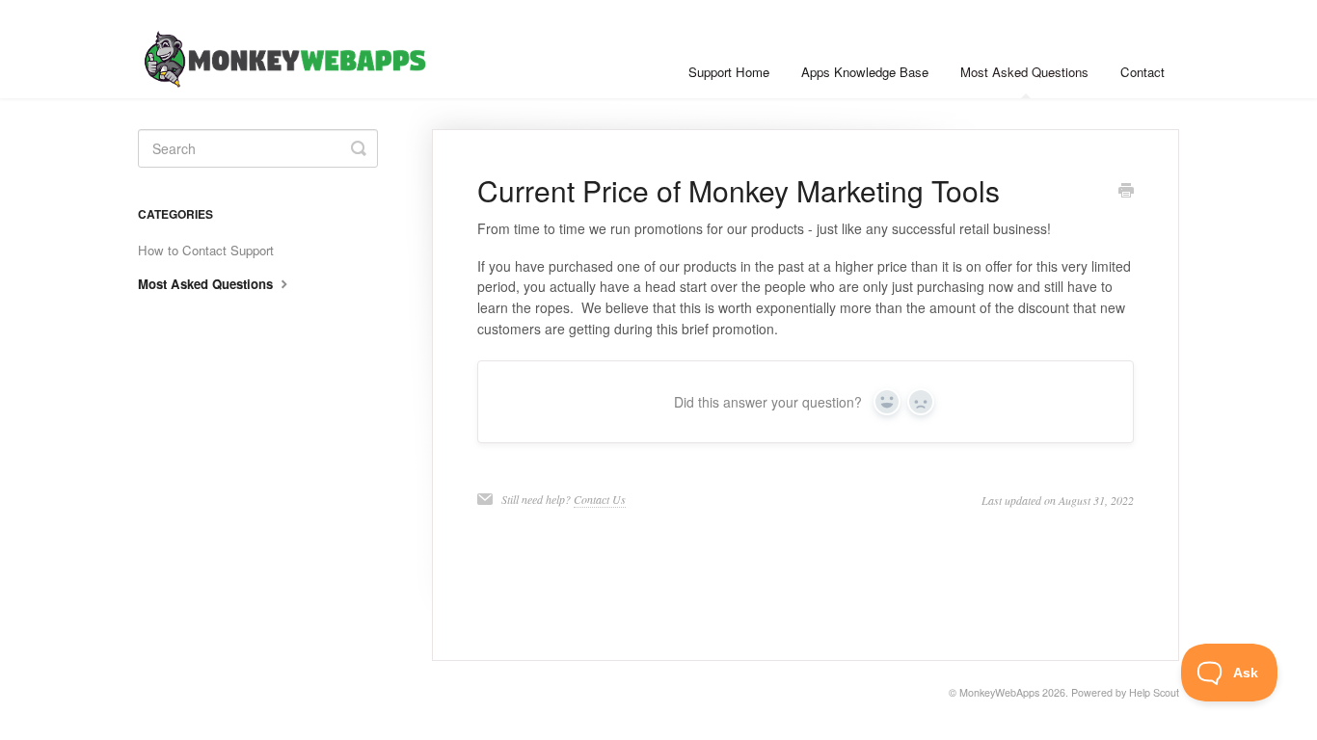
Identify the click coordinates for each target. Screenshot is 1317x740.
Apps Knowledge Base (864, 72)
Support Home (728, 72)
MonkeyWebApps (999, 692)
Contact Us (600, 499)
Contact (1142, 72)
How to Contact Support (206, 250)
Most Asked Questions (1024, 72)
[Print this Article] (1126, 191)
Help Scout (1154, 692)
